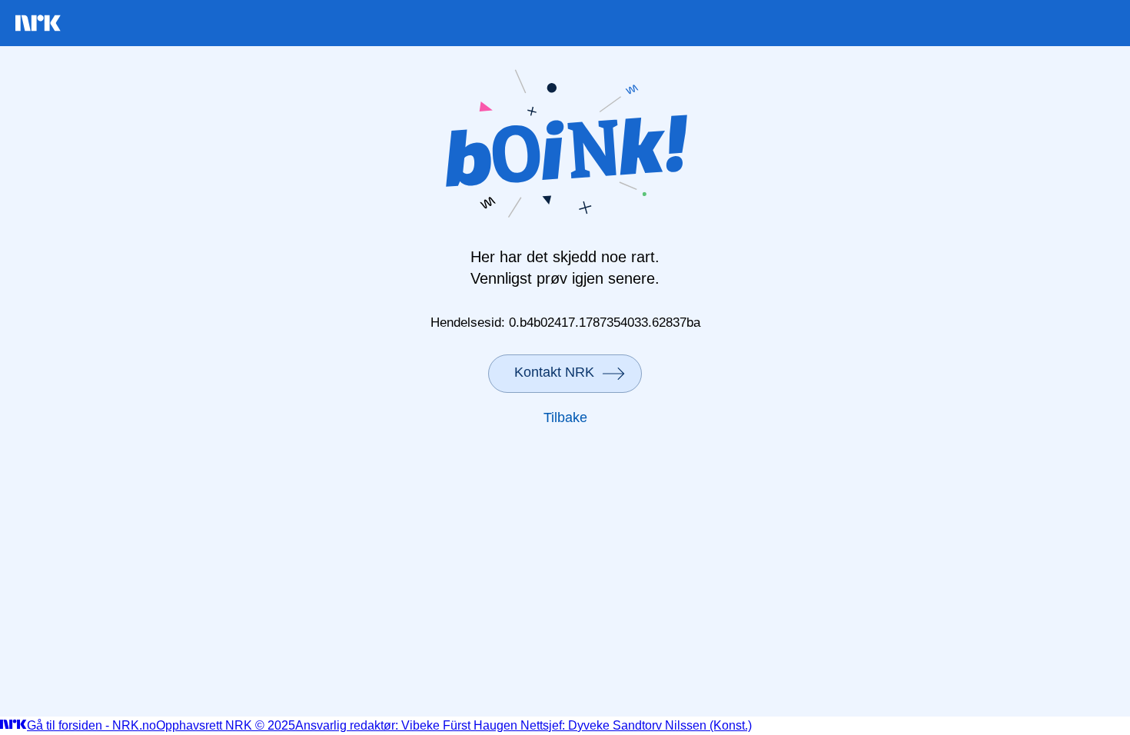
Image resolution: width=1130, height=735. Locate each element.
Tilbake (565, 417)
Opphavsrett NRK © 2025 (225, 725)
